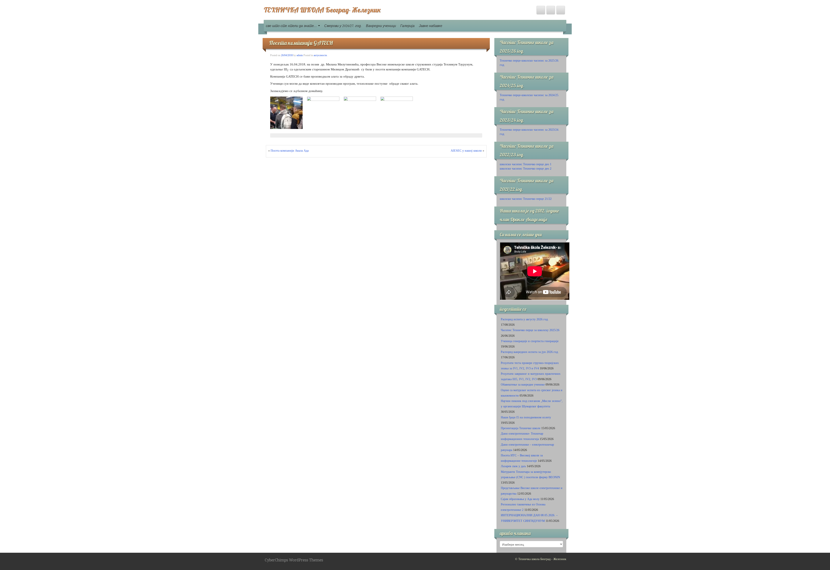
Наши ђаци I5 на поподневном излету (526, 417)
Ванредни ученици (381, 25)
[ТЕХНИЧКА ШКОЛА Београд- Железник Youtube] (550, 10)
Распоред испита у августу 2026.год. (525, 319)
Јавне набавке (430, 25)
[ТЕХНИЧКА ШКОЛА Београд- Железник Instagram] (560, 10)
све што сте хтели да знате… (292, 25)
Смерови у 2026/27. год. (343, 25)
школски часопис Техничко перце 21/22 (526, 198)
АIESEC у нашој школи (466, 150)
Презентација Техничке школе (520, 428)
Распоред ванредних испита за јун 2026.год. (530, 352)
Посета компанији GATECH (301, 43)
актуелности (320, 55)
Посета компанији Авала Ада (290, 150)
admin (300, 55)
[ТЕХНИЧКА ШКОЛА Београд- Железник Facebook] (540, 10)
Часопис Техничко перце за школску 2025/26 (530, 330)
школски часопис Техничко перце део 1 (525, 164)
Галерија (407, 25)
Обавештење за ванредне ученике (523, 384)
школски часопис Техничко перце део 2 (525, 168)
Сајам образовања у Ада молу (520, 499)
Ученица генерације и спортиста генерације (530, 341)
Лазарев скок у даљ (513, 466)
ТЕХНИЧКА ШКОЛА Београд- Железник (322, 9)
